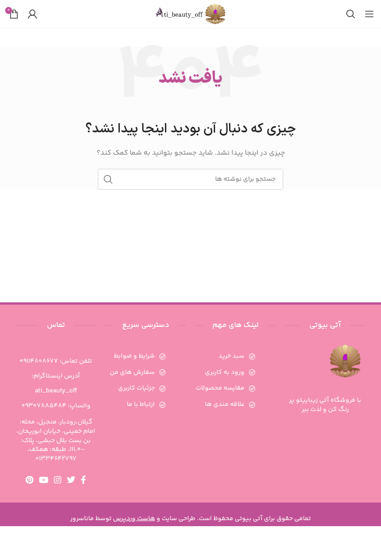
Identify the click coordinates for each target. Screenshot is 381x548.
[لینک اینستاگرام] (57, 480)
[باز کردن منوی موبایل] (369, 14)
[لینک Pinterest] (29, 480)
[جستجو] (351, 14)
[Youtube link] (43, 480)
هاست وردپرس (134, 519)
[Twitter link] (71, 480)
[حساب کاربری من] (32, 14)
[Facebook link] (83, 480)
